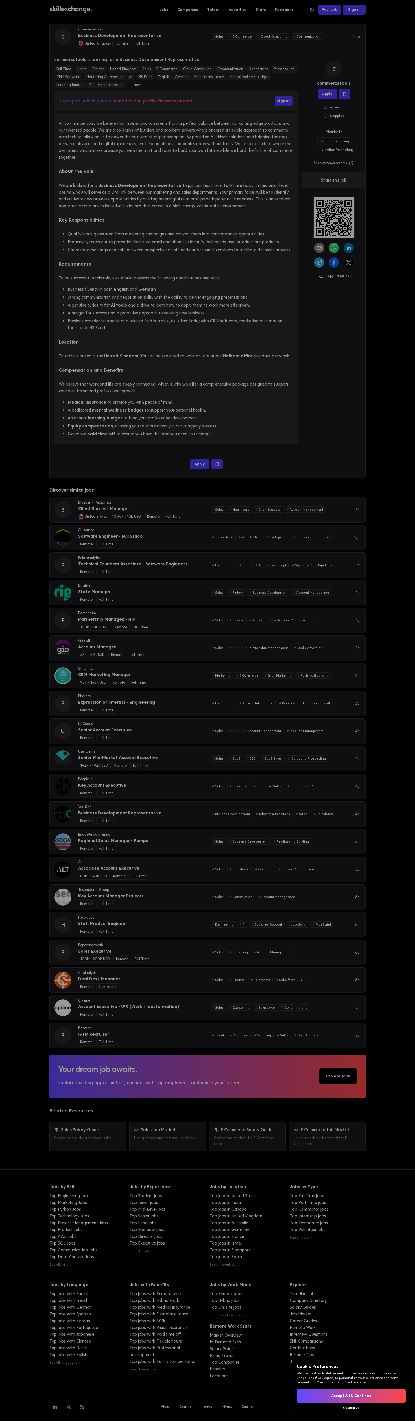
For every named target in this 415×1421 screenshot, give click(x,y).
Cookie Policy (354, 1382)
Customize (351, 1408)
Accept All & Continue (351, 1395)
